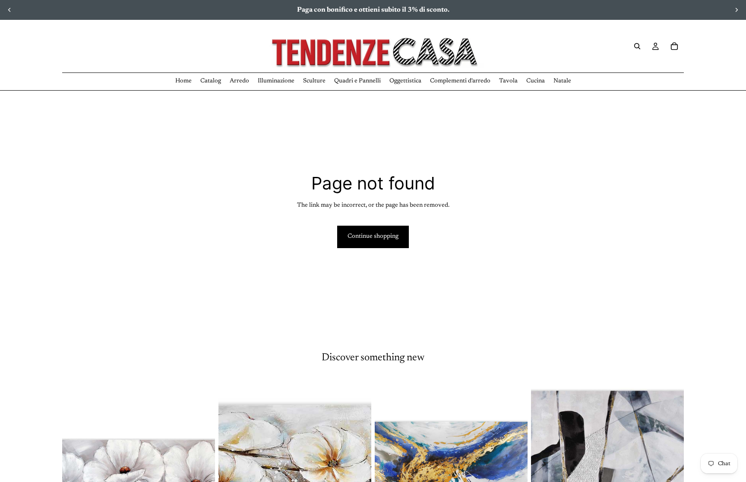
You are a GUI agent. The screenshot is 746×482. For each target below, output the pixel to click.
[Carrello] (674, 46)
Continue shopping (373, 236)
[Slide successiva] (736, 9)
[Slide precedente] (9, 9)
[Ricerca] (637, 46)
